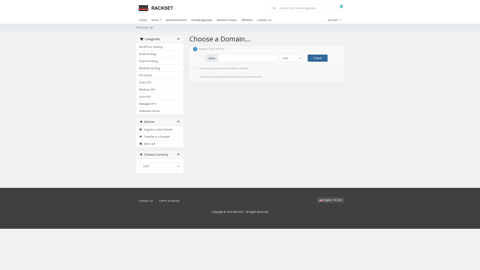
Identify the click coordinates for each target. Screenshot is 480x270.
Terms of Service (169, 200)
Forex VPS (145, 82)
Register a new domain (211, 49)
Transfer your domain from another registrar (223, 68)
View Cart (148, 144)
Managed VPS (147, 104)
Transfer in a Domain (156, 136)
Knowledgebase (201, 20)
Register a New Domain (157, 129)
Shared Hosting (148, 61)
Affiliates (247, 20)
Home (143, 20)
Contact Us (264, 20)
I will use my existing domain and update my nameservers (230, 77)
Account (333, 20)
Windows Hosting (149, 68)
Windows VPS (147, 89)
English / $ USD (332, 200)
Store (155, 20)
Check (318, 58)
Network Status (227, 20)
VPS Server (145, 75)
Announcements (176, 20)
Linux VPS (145, 96)
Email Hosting (147, 54)
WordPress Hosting (150, 47)
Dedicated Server (149, 111)
